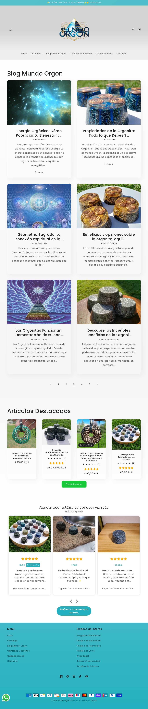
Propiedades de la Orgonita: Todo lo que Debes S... (109, 133)
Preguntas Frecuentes (89, 635)
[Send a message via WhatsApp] (6, 697)
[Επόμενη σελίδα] (97, 384)
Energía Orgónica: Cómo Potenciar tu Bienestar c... (39, 133)
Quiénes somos (15, 655)
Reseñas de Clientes (88, 666)
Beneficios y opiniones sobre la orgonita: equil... (109, 236)
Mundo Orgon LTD (65, 701)
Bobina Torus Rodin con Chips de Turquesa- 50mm (22, 456)
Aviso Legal (83, 655)
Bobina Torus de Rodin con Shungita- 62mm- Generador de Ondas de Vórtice (91, 457)
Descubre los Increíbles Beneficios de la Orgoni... (108, 332)
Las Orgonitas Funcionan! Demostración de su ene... (39, 332)
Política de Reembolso (89, 645)
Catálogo (12, 640)
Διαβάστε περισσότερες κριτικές (74, 611)
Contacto (12, 661)
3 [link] (74, 384)
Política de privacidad (88, 640)
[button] (10, 30)
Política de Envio (86, 650)
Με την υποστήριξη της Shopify (85, 701)
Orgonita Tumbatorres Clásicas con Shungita (56, 452)
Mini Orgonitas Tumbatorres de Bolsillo (126, 457)
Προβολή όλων (74, 484)
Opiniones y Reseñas (18, 650)
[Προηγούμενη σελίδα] (50, 384)
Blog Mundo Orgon (17, 645)
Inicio (10, 635)
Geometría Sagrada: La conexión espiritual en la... (39, 236)
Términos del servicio (88, 661)
